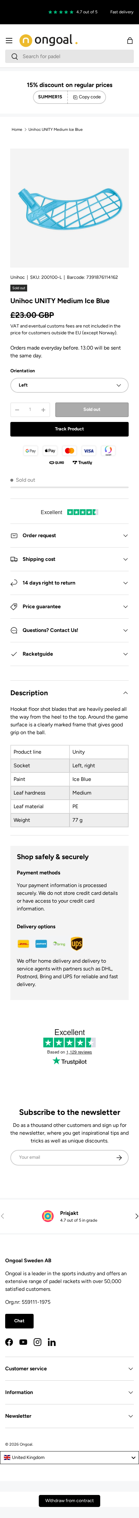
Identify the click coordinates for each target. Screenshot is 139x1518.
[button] (130, 40)
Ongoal (26, 1444)
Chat (19, 1321)
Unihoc (17, 277)
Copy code (90, 97)
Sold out (92, 409)
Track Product (69, 429)
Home (17, 129)
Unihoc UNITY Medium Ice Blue (55, 129)
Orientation (22, 371)
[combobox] (69, 56)
